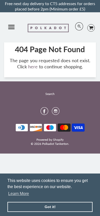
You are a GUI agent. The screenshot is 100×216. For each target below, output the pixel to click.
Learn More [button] (18, 193)
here (33, 66)
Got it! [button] (50, 207)
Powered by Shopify (50, 140)
